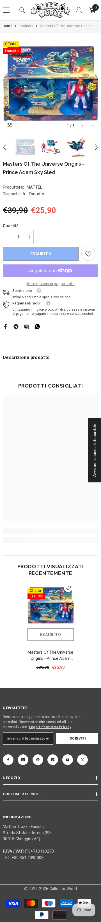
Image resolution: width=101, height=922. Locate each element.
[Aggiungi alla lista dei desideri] (68, 588)
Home (7, 26)
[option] (50, 84)
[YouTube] (67, 759)
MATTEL (34, 187)
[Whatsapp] (37, 326)
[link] (88, 254)
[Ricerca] (22, 10)
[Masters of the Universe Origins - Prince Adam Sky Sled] (50, 605)
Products (26, 26)
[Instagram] (23, 759)
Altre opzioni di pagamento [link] (51, 283)
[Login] (79, 10)
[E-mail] (26, 326)
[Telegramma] (16, 326)
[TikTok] (52, 759)
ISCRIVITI (77, 738)
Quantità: (11, 226)
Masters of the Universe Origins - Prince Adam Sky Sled (50, 655)
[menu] (6, 10)
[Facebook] (5, 326)
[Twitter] (82, 759)
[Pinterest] (38, 759)
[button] (82, 126)
